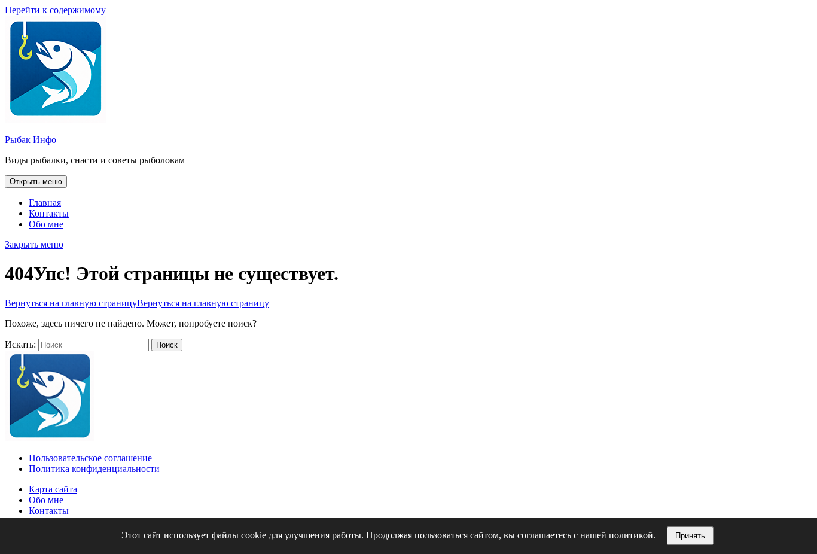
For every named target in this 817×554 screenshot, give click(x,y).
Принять (690, 535)
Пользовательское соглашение (90, 458)
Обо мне (46, 224)
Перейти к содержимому (55, 10)
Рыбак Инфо (30, 140)
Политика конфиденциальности (94, 469)
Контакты (49, 213)
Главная (45, 202)
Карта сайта (53, 489)
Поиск (167, 344)
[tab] (36, 181)
